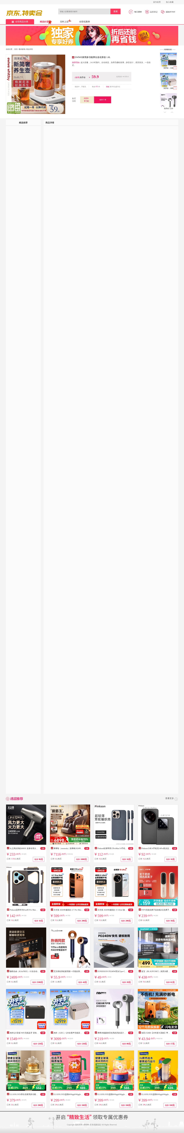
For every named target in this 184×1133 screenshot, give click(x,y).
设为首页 (157, 2)
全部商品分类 (21, 21)
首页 (16, 49)
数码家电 (22, 49)
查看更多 (169, 798)
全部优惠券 (84, 21)
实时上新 (64, 21)
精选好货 (44, 21)
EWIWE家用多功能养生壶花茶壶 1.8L (92, 57)
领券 (38, 859)
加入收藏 (169, 2)
